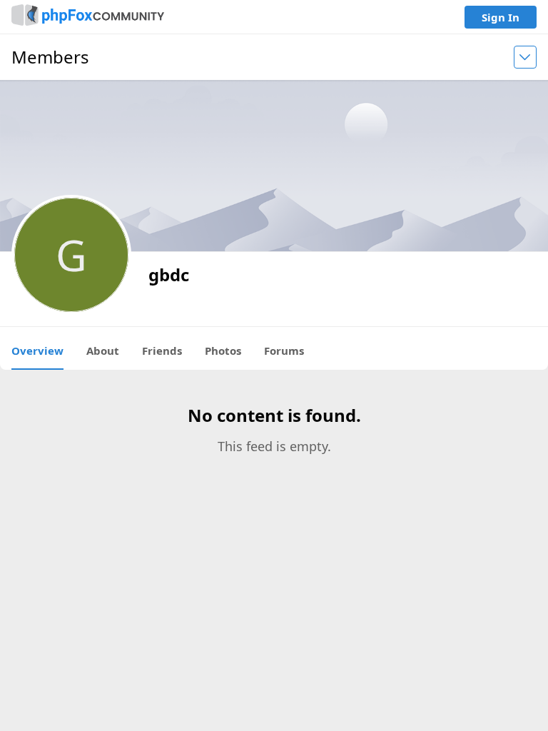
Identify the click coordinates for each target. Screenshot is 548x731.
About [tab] (102, 350)
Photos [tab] (223, 350)
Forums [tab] (284, 350)
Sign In (500, 17)
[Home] (87, 16)
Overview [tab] (37, 350)
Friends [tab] (162, 350)
